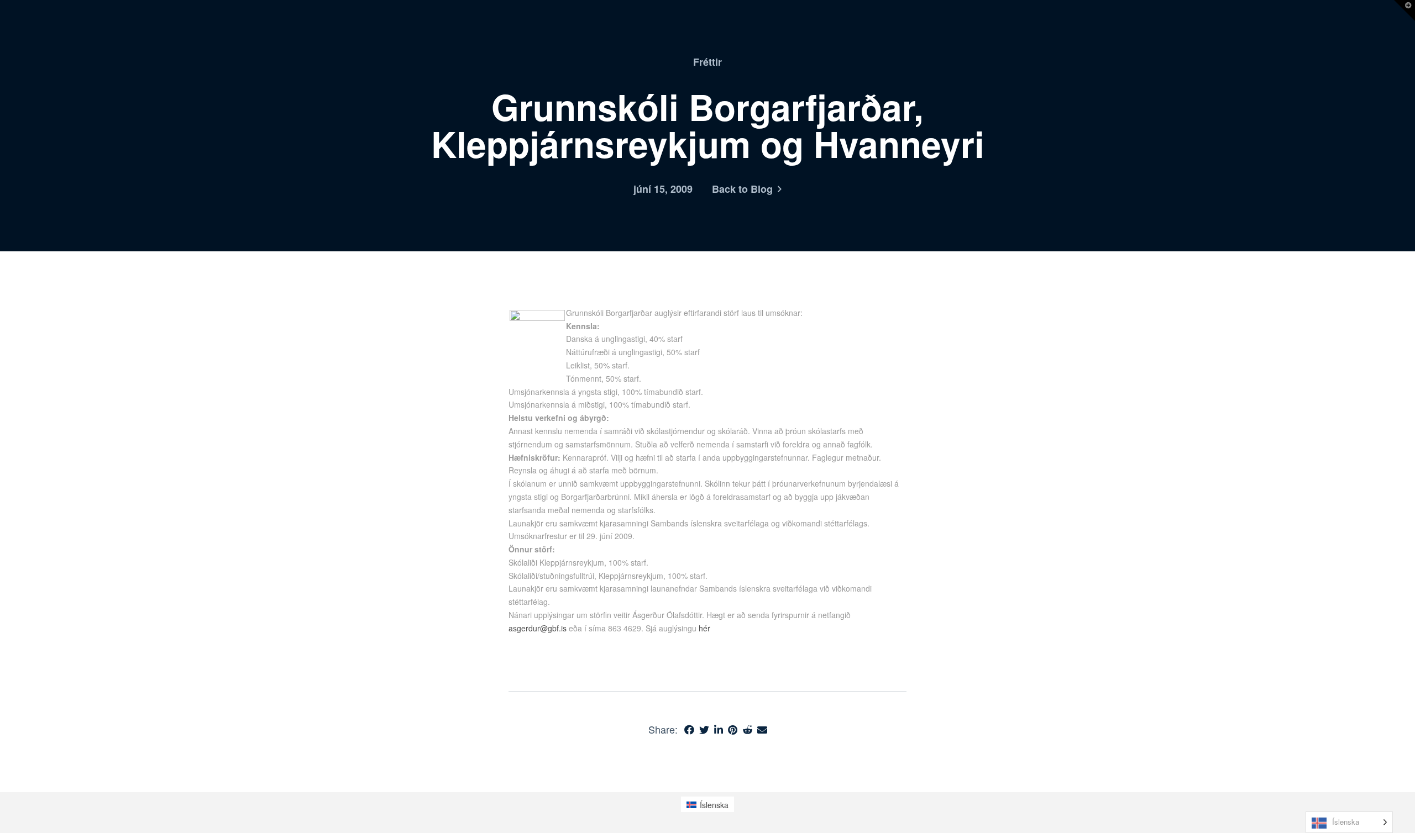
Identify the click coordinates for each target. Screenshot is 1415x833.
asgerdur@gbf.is (538, 628)
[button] (1404, 10)
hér (704, 628)
